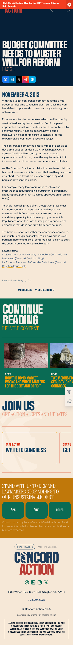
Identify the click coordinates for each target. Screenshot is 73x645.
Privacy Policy (49, 615)
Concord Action (25, 547)
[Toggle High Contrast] (69, 392)
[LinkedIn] (33, 582)
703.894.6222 (36, 600)
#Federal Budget (45, 290)
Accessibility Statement (29, 615)
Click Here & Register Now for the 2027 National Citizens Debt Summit (30, 4)
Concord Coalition (47, 547)
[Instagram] (39, 582)
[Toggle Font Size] (69, 401)
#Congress (25, 290)
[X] (46, 582)
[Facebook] (26, 582)
